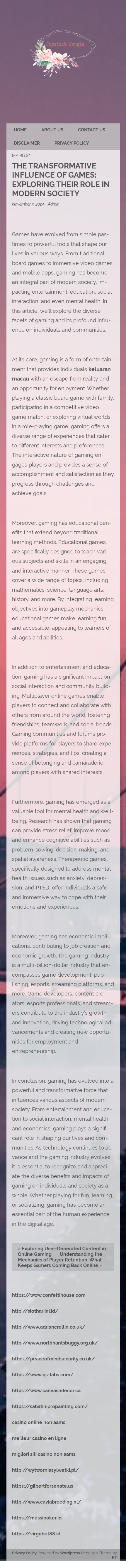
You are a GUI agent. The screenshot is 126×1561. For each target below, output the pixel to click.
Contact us (91, 130)
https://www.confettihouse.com (49, 1295)
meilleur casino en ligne (39, 1438)
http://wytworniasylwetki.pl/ (45, 1470)
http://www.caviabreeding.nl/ (46, 1502)
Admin (53, 203)
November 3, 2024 (28, 203)
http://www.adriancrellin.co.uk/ (48, 1327)
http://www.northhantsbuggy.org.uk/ (55, 1343)
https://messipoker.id (37, 1518)
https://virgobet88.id (36, 1534)
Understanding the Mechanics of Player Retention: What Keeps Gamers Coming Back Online (60, 1259)
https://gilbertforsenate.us (42, 1486)
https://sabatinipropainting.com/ (50, 1406)
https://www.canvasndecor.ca (46, 1390)
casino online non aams (38, 1422)
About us (52, 130)
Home (20, 130)
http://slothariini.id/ (35, 1311)
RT (114, 1557)
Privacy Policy (72, 143)
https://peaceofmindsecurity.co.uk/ (53, 1359)
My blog (21, 155)
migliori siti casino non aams (44, 1454)
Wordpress (70, 1553)
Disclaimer (27, 143)
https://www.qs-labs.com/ (43, 1375)
